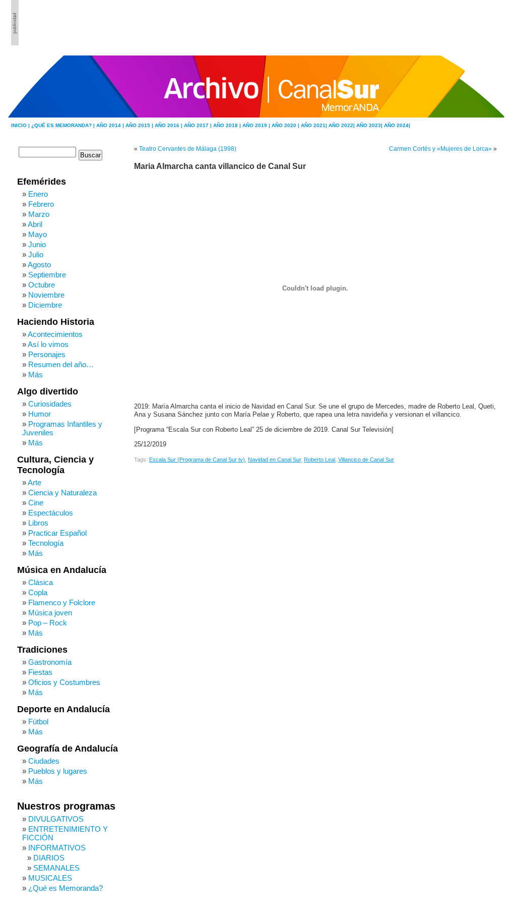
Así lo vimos (48, 344)
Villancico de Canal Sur (366, 459)
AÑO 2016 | (169, 125)
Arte (34, 482)
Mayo (37, 234)
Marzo (38, 214)
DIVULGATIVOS (56, 819)
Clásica (40, 582)
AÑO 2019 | (257, 125)
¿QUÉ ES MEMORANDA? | (63, 125)
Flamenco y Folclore (61, 602)
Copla (37, 592)
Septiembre (47, 274)
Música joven (50, 612)
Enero (38, 194)
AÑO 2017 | (198, 125)
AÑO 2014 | (110, 125)
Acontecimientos (55, 334)
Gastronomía (50, 662)
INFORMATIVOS (57, 847)
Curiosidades (50, 403)
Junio (37, 244)
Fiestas (40, 672)
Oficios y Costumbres (64, 682)
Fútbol (38, 721)
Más (35, 374)
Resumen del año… (61, 364)
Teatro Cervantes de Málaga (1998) (187, 148)
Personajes (47, 354)
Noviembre (46, 295)
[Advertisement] (450, 23)
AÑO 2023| (370, 125)
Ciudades (43, 761)
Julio (35, 254)
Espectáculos (50, 512)
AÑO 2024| (397, 125)
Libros (38, 523)
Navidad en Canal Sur (274, 459)
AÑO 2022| (342, 125)
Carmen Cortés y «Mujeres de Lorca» (440, 148)
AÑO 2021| (315, 125)
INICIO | (21, 125)
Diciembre (45, 305)
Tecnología (45, 543)
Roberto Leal (319, 459)
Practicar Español (57, 533)
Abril (35, 224)
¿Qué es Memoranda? (65, 888)
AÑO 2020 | (286, 125)
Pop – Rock (47, 622)
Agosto (39, 264)
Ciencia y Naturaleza (62, 492)
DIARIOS (48, 857)
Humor (39, 414)
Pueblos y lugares (57, 771)
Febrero (41, 204)
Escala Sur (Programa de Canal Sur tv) (197, 459)
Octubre (41, 284)
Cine (35, 502)
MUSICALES (50, 878)
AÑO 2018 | (227, 125)
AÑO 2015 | (140, 125)
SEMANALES (56, 868)
